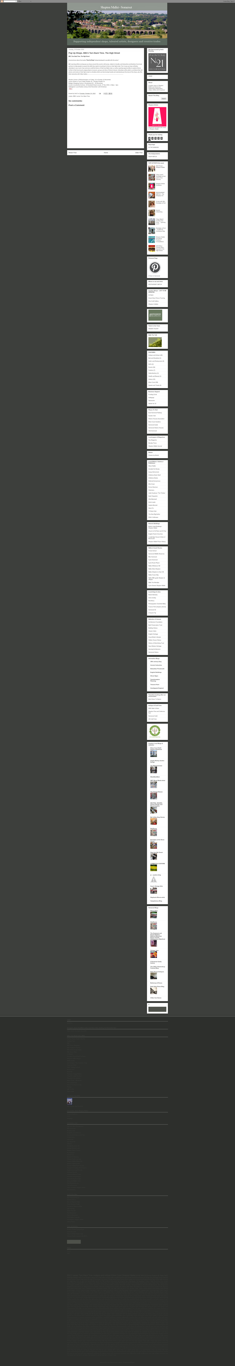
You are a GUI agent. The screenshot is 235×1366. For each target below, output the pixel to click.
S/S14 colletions (130, 1326)
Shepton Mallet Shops (154, 1283)
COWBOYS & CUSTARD (157, 863)
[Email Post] (99, 93)
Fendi (136, 1306)
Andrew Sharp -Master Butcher (76, 1039)
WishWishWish (155, 777)
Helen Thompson (86, 1288)
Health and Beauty (153, 376)
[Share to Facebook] (110, 94)
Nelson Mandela (70, 1322)
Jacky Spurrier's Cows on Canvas (111, 1313)
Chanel (112, 1301)
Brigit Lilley (104, 1299)
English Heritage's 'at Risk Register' (97, 1306)
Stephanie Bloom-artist (157, 897)
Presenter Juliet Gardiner (74, 1076)
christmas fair (152, 1292)
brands (166, 1338)
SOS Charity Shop (146, 1326)
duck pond (113, 1342)
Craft (103, 1302)
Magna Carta (82, 1319)
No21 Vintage (115, 1283)
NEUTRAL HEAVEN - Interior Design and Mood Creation (156, 804)
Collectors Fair (70, 1302)
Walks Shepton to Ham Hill (156, 572)
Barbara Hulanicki (94, 1297)
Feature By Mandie (76, 1283)
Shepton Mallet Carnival (74, 1159)
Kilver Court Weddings (128, 1315)
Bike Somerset (152, 557)
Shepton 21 (70, 1154)
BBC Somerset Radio (159, 1295)
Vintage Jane (154, 950)
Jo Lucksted (113, 1281)
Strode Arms (158, 1331)
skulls (89, 1351)
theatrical (166, 1351)
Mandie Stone (159, 1288)
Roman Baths (96, 1326)
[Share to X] (108, 94)
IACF (140, 1311)
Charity (115, 1301)
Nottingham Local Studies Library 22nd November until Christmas (88, 87)
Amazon (163, 1293)
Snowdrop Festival (80, 1292)
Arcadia (100, 1295)
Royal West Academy (122, 1326)
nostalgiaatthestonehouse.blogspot (129, 1347)
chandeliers (79, 1340)
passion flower (70, 1349)
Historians (151, 490)
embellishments (119, 1342)
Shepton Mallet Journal (155, 446)
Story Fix (151, 508)
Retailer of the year (71, 1326)
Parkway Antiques (137, 1322)
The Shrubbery (160, 1333)
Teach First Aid (71, 1210)
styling (143, 1351)
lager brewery (137, 1346)
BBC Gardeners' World (117, 1284)
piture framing (84, 1349)
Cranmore (112, 1302)
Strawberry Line (151, 1331)
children (84, 1340)
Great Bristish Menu (81, 1310)
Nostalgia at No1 (158, 1277)
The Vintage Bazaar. (156, 792)
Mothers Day (128, 1320)
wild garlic (157, 1353)
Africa (141, 1293)
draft (68, 1253)
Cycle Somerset (153, 560)
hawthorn (158, 1344)
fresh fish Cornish (130, 1344)
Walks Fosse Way (153, 575)
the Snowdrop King (149, 1351)
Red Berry (151, 600)
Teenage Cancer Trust (78, 1333)
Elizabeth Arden (154, 1304)
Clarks (156, 1301)
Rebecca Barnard (119, 1324)
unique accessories (106, 1353)
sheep (133, 1349)
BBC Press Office (72, 1052)
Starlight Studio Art (111, 1292)
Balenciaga (87, 1297)
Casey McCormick (153, 472)
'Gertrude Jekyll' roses (84, 1293)
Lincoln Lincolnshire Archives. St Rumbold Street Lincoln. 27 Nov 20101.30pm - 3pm (93, 85)
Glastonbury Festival (142, 1279)
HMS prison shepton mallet (88, 1283)
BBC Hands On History (73, 1047)
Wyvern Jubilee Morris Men (73, 1338)
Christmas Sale (142, 1301)
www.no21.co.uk (98, 1284)
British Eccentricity (122, 1299)
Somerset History (153, 652)
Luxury (166, 1317)
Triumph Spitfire (112, 1335)
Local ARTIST (106, 1317)
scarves (123, 1349)
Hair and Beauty (137, 1310)
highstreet (69, 1346)
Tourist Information (72, 1215)
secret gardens (128, 1349)
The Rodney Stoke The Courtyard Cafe (128, 1333)
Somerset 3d (152, 610)
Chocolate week (135, 1301)
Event (149, 1286)
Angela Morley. (74, 1295)
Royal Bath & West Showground (109, 1326)
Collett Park (132, 1279)
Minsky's (111, 1320)
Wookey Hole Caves (163, 1337)
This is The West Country (74, 1085)
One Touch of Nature (107, 1322)
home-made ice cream (93, 1346)
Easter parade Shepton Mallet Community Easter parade (122, 1304)
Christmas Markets (93, 1286)
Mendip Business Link (73, 1148)
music (88, 1347)
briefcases (69, 1340)
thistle (68, 1353)
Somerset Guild (152, 716)
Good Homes (70, 1310)
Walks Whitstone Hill (154, 566)
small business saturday (102, 1351)
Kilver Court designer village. (130, 1288)
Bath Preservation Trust (155, 625)
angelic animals (130, 1338)
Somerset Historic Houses (155, 427)
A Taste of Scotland (110, 1293)
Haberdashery (152, 373)
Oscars (114, 1322)
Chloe (130, 1301)
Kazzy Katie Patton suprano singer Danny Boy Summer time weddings (107, 1315)
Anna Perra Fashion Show (120, 1279)
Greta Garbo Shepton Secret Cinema (94, 1310)
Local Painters (112, 1317)
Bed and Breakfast (153, 358)
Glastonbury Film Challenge (154, 1308)
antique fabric (144, 1338)
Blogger (132, 1362)
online (143, 1347)
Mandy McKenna (108, 1319)
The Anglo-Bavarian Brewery (95, 1333)
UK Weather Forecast (73, 1217)
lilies (151, 1346)
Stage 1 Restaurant (107, 1331)
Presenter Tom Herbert (73, 1078)
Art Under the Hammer (133, 1295)
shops (76, 1351)
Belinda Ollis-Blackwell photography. (151, 1297)
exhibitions (92, 1344)
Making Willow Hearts (96, 1319)
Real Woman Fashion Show (114, 1290)
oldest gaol (139, 1347)
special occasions (126, 1351)
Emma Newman (153, 487)
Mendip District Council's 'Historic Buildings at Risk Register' (154, 1319)
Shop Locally (106, 1329)
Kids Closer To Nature (154, 699)
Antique (166, 1281)
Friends (78, 1279)
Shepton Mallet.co (72, 1114)
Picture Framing (70, 1324)
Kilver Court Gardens (154, 422)
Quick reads (151, 502)
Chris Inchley (152, 597)
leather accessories (145, 1346)
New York (82, 1322)
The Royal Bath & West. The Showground (147, 1333)
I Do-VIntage (130, 1311)
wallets (153, 1353)
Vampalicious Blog (156, 901)
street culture (138, 1351)
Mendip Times (152, 443)
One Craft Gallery (153, 301)
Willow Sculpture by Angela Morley (138, 1337)
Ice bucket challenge (154, 1311)
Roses (100, 1326)
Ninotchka (92, 1322)
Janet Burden (135, 1313)
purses (105, 1349)
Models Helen (117, 1320)
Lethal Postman (87, 1317)
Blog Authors (164, 1284)
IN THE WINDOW (153, 147)
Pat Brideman (144, 1322)
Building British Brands (141, 1299)
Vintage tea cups (156, 1335)
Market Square (100, 1283)
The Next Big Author (154, 514)
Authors (140, 1295)
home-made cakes (83, 1346)
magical (75, 1347)
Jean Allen (145, 1313)
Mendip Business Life (73, 1146)
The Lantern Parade (107, 1279)
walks (68, 1293)
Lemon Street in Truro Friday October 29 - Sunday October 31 (87, 81)
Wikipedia (70, 1118)
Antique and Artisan (154, 355)
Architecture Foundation (155, 622)
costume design (92, 1342)
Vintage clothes (141, 1335)
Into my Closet (73, 1313)
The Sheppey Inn (71, 1284)
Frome (160, 1286)
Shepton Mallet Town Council (75, 1165)
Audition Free (71, 1041)
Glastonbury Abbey (108, 1308)
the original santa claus (158, 1351)
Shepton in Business (73, 1157)
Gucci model (106, 1310)
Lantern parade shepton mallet (147, 1288)
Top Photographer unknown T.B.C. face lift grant (86, 1335)
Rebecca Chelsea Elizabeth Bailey (131, 1324)
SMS (136, 1326)
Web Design (79, 1337)
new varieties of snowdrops (101, 1347)
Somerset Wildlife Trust (73, 1181)
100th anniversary (94, 1293)
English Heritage (153, 634)
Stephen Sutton (123, 1331)
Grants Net (70, 1139)
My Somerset (71, 1152)
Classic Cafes (152, 631)
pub (103, 1349)
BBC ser (166, 1295)
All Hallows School (156, 1293)
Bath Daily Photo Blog (157, 986)
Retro (77, 1326)
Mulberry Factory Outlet (77, 1290)
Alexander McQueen (147, 1293)
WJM (68, 1337)
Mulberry (133, 1320)
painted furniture (149, 1347)
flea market (110, 1344)
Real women (125, 1290)
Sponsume (151, 400)
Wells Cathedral (94, 1337)
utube (112, 1353)
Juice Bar (119, 1288)
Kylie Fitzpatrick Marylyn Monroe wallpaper (147, 1315)
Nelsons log (77, 1322)
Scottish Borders (92, 1328)
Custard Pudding (132, 1302)
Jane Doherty (128, 1313)
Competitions (99, 1302)
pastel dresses (77, 1349)
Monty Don (122, 1320)
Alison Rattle (152, 466)
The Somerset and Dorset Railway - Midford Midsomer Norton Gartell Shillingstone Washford (157, 936)
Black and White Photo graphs (76, 1299)
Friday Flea (149, 1277)
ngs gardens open (111, 1347)
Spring (95, 1331)
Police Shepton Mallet (73, 1204)
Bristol (108, 1299)
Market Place (152, 1279)
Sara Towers (70, 1328)
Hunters (125, 1311)
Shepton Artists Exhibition (160, 184)
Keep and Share (71, 1065)
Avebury (144, 1295)
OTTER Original (98, 1322)
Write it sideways (153, 517)
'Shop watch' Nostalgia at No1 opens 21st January (161, 177)
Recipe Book (143, 1324)
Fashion (150, 370)
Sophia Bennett (152, 505)
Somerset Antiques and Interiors (152, 1329)
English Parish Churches (155, 534)
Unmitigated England (157, 688)
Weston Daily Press (109, 1337)
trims (100, 1353)
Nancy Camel (96, 1290)
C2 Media (70, 1054)
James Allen (122, 1313)
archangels (150, 1338)
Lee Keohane (81, 1317)
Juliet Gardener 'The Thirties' (156, 493)
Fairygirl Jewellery (118, 1306)
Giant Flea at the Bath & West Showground (94, 1308)
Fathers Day (126, 1306)
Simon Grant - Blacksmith (74, 1080)
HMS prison (124, 1310)
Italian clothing (80, 1313)
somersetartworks (118, 1351)
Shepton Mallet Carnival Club (75, 1229)
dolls (105, 1342)
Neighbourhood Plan (163, 1320)
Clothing (166, 1301)
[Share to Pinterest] (111, 94)
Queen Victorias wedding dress (84, 1324)
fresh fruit (136, 1344)
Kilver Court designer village (87, 1277)
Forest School (152, 550)
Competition (93, 1302)
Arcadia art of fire (106, 1295)
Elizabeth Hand (162, 1304)
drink (110, 1342)
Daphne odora (141, 1302)
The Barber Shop (105, 1333)
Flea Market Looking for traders (149, 1306)
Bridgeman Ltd (71, 1286)
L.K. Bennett (160, 1315)
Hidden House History (154, 640)
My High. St (91, 1279)
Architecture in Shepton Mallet (116, 1295)
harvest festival (152, 1344)
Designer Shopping (163, 1302)
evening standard (127, 1342)
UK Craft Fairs (152, 719)
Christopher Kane (150, 1301)
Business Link (71, 1130)
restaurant (109, 1349)
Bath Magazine (114, 1297)
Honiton (114, 1311)
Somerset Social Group (74, 1176)
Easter (68, 1283)
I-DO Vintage (136, 1311)
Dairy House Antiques (157, 971)
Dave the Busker (149, 1302)
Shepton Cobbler (153, 304)
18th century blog (155, 661)
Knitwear (135, 1315)
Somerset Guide (153, 425)
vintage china (126, 1353)
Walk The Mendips (153, 582)
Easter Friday (106, 1304)
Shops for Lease (117, 1329)
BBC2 (68, 1297)
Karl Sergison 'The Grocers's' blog (77, 1063)
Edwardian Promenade (157, 668)
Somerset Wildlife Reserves (156, 554)
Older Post (139, 153)
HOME (150, 76)
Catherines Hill (92, 1301)
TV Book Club (152, 511)
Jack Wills (113, 1288)
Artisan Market (106, 1284)
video (122, 1353)
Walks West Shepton (154, 569)
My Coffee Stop (88, 1290)
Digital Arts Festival (141, 1286)
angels (135, 1338)
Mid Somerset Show (123, 1281)
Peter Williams (156, 1322)
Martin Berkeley (153, 594)
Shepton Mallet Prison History (157, 541)
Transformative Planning (155, 680)
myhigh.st (92, 1347)
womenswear (163, 1353)
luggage (163, 1346)
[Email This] (104, 94)
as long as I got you (157, 1338)
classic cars (128, 1340)
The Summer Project (132, 1292)
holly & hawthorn (75, 1346)
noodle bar (118, 1347)
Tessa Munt (85, 1333)
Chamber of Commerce (74, 1133)
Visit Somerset (152, 431)
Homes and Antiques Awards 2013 (101, 1288)
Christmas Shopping (104, 1286)
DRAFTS (69, 1023)
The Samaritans (71, 1213)
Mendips (69, 1320)
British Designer (114, 1299)
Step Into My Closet (156, 852)
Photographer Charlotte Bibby (157, 603)
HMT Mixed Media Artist (157, 780)
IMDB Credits (71, 1060)
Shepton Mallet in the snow (81, 1329)
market (82, 1284)
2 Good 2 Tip (152, 613)
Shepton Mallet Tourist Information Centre (152, 1290)
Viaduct (117, 1335)
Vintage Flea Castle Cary (125, 1335)
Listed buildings (99, 1317)
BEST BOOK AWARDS (75, 1297)
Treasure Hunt (154, 684)
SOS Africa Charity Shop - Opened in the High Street (160, 248)
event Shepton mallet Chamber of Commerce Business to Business (146, 1342)
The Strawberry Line (73, 1183)
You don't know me (84, 1338)
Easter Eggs (100, 1304)
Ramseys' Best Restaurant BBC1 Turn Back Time (103, 1324)
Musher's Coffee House (141, 1320)
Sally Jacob (159, 1326)
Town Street (128, 1277)
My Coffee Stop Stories (157, 817)
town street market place (80, 1353)
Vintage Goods (134, 1335)
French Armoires (161, 1306)
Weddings (141, 1292)
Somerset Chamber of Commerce (77, 1168)
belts (163, 1338)
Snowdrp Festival (141, 1329)
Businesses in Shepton (81, 1286)
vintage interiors (133, 1353)
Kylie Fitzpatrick (153, 496)
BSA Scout (83, 1297)
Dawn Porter (156, 1302)
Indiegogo (151, 397)
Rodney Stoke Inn (83, 1326)
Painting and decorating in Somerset (124, 1322)
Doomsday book (76, 1304)
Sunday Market (164, 1283)
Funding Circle (152, 394)
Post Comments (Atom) (109, 157)
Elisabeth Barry (147, 1304)
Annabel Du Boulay (154, 469)
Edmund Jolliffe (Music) (74, 1058)
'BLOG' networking (159, 211)
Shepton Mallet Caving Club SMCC (77, 1236)
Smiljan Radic (134, 1329)
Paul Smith (150, 1322)
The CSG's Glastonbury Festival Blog (157, 967)
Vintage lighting (148, 1335)
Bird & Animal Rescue (73, 1197)
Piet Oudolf (103, 1290)
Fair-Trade (111, 1306)
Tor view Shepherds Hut (102, 1335)
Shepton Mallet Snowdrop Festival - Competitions (160, 239)
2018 (104, 1293)
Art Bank (150, 295)
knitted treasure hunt (127, 1346)
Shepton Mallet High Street (144, 1328)
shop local (72, 1351)
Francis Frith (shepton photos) (157, 606)
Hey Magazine (152, 440)
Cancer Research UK (160, 1299)
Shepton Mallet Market (141, 1283)
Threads (73, 1335)
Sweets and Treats (153, 385)
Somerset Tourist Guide (74, 1178)
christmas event (90, 1340)
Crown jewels (125, 1302)
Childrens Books (153, 478)
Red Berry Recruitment (155, 1324)
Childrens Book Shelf (154, 475)
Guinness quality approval (115, 1310)
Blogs (90, 1299)
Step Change (71, 1208)
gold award (141, 1344)
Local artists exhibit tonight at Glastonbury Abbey (127, 1317)
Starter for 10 (152, 403)
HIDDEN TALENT (153, 328)
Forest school (155, 1286)
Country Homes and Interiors (118, 1286)
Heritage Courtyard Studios (76, 1311)
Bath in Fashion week (122, 1297)
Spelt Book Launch (89, 1331)
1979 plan (101, 1293)
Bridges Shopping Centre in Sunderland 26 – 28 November (86, 83)
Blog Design (86, 1299)
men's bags (80, 1347)
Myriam (157, 1320)
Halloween (144, 1310)
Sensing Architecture (154, 649)
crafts (98, 1342)
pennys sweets (164, 1292)
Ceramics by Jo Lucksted (104, 1301)
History (150, 379)
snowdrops (110, 1351)
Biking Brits (154, 910)
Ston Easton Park (138, 1331)
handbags (146, 1344)
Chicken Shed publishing (123, 1301)
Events (150, 367)
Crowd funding (118, 1302)
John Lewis (162, 1313)
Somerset (98, 1279)
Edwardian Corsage (139, 1304)
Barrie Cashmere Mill (103, 1297)
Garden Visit (152, 415)
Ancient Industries (156, 665)
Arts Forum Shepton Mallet (160, 166)
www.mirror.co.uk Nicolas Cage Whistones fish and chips (89, 1355)
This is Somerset (72, 1082)
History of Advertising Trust (156, 643)
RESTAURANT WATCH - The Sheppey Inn (160, 194)
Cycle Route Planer (154, 563)
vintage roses (148, 1353)
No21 (157, 1279)
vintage (108, 1277)
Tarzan (166, 1331)
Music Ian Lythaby (151, 1320)
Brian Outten (99, 1299)
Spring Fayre (100, 1331)
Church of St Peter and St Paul (157, 531)
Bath (109, 1297)
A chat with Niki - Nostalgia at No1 (161, 202)
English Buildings (156, 672)
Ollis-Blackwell (152, 499)
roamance (118, 1349)
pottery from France (97, 1349)
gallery (157, 1292)
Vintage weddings (164, 1335)
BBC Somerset (71, 1128)
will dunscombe (74, 1293)
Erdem (107, 1306)
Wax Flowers (73, 1337)
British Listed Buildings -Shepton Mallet (155, 527)
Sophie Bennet (81, 1331)
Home (106, 153)
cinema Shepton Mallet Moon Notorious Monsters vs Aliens (108, 1340)
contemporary (86, 1342)
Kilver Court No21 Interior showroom (156, 748)
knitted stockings (118, 1346)
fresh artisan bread (121, 1344)
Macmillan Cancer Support (73, 1319)
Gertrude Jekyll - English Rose (78, 1308)
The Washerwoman (156, 765)
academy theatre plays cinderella (119, 1338)
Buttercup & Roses (156, 983)
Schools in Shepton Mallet (74, 1206)
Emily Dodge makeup (75, 1306)
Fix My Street (71, 1137)
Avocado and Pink (150, 1295)
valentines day (117, 1353)
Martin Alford (132, 1319)
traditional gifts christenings (93, 1353)
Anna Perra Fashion (138, 1277)
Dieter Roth (69, 1304)
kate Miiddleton (111, 1346)
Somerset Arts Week (91, 1292)
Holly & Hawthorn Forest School (105, 1311)
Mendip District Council (73, 1150)
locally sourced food (156, 1346)
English (87, 1306)
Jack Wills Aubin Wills (88, 1313)
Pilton (76, 1324)
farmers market (104, 1344)
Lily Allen (93, 1317)
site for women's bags (83, 1351)
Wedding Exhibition (86, 1337)
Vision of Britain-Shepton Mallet (76, 1187)
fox (116, 1344)
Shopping (111, 1329)
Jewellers (150, 1313)
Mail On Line (70, 1069)
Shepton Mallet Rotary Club (75, 1234)
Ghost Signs (154, 676)
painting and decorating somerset (160, 1347)
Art (145, 1277)
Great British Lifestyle (154, 637)
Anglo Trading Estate (82, 1295)
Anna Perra (76, 1281)
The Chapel (112, 1333)
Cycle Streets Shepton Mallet (156, 585)
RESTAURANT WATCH (155, 284)
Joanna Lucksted (156, 1313)
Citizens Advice (71, 1199)
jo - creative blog (155, 875)
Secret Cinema (99, 1328)
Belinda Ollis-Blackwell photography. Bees (149, 1284)
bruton (146, 1292)
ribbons (114, 1349)
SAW (133, 1283)
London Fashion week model (150, 1317)
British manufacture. (131, 1299)
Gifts (88, 1281)
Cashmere (78, 1301)
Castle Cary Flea (84, 1301)
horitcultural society (103, 1346)
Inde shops (161, 1311)
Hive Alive (96, 1311)
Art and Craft (83, 1281)
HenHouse (153, 828)
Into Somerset (71, 1141)
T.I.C (68, 1116)
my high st (87, 1284)
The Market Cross (158, 1281)
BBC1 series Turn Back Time (81, 96)
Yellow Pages (71, 1221)
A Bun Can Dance (155, 998)
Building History (152, 628)
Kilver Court (151, 382)
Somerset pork (74, 1331)
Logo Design (141, 1317)
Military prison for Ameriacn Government (95, 1320)
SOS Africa (139, 1326)
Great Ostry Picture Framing (156, 298)
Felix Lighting (132, 1306)
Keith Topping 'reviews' (73, 1067)
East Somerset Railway (155, 412)
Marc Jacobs (126, 1319)
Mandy (103, 1319)
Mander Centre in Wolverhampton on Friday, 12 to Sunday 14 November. (90, 79)
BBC (68, 1043)
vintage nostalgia (141, 1353)
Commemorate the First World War (82, 1302)
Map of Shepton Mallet (73, 1202)
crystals (101, 1342)
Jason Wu (140, 1313)
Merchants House (75, 1320)
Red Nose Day (164, 1324)
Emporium (83, 1306)
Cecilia (97, 1301)
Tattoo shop (69, 1333)
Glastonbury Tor (164, 1308)
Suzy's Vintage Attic (156, 886)
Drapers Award (83, 1304)
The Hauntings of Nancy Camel (144, 1281)
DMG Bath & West (153, 708)
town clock (72, 1353)
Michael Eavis (82, 1320)
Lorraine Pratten (160, 1317)
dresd (107, 1342)
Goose (74, 1310)
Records (148, 1324)
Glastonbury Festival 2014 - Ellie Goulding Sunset (136, 1308)
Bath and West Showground (75, 1126)
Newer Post (73, 153)
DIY (137, 1302)
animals (139, 1338)
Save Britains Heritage (154, 646)
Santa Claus (165, 1326)
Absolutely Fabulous (127, 1293)
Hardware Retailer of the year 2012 (155, 1310)
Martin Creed (138, 1319)
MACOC (69, 1143)
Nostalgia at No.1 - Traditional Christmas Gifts (161, 229)
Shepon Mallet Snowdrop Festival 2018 (112, 1328)
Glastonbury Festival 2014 (119, 1308)
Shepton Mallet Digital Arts (74, 1161)
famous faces (98, 1344)
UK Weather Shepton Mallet (75, 1219)
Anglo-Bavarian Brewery (92, 1295)
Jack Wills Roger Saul (98, 1313)
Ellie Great (151, 484)
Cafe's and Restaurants (155, 361)
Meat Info (70, 1071)
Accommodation (135, 1293)
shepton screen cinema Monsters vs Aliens (145, 1349)
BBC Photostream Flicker (74, 1049)
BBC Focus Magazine (73, 1045)
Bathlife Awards (131, 1297)
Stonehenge (144, 1331)
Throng (69, 1087)
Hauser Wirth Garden (76, 1288)
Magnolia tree (88, 1319)
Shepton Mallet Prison (135, 1290)
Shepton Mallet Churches (132, 1328)
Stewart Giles (130, 1331)
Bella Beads (162, 1297)
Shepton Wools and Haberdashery (95, 1329)
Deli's (150, 364)
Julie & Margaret (78, 1315)
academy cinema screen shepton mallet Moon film (100, 1338)
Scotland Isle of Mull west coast (80, 1328)
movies (84, 1347)
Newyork (87, 1322)
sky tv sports (94, 1351)
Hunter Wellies (120, 1311)
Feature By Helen (158, 1275)
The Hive (117, 1333)
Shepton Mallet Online (73, 1163)
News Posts (108, 1283)
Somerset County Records (74, 1170)
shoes (91, 1284)
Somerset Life (101, 1292)
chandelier (74, 1340)
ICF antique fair (145, 1311)
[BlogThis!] (106, 94)
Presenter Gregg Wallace (74, 1074)
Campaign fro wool (151, 1299)
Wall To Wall (70, 1089)
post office (89, 1349)
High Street (84, 1279)
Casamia (74, 1301)
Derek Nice (133, 1286)
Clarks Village (161, 1301)
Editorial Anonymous (154, 481)
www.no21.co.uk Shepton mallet (109, 1355)
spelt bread (132, 1351)
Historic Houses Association (156, 418)
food (114, 1344)
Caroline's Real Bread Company (76, 1056)
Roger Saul (89, 1326)
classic (123, 1340)
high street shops (164, 1344)
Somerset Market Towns (74, 1174)
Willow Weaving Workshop (152, 1337)
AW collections (118, 1293)
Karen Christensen (86, 1315)
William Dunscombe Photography (122, 1337)
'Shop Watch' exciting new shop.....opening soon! (160, 221)
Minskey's (106, 1320)
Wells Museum (101, 1337)
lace (133, 1346)
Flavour (140, 1306)
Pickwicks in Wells (164, 1322)
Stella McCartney (116, 1331)
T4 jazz (163, 1331)
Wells (78, 1284)
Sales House (154, 1326)
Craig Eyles (107, 1302)
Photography (132, 1281)
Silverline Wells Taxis (126, 1329)
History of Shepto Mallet (88, 1311)
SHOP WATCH (152, 156)
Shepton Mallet (128, 1275)
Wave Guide (70, 1091)
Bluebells (94, 1299)
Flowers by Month (153, 455)
